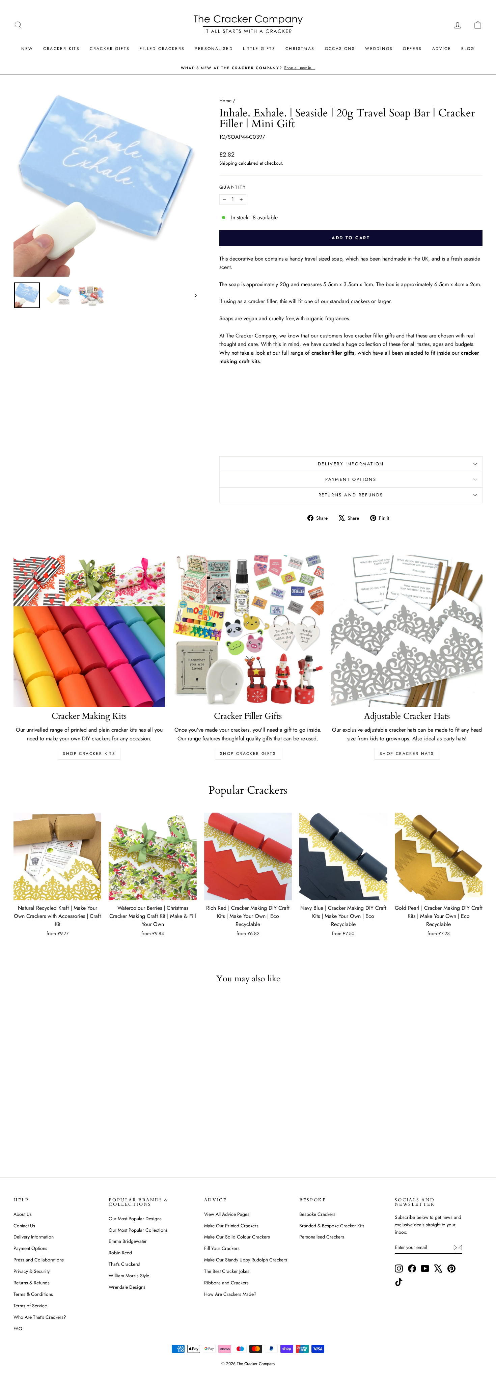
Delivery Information (351, 464)
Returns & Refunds (31, 1282)
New (27, 49)
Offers (412, 49)
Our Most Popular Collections (138, 1230)
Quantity (232, 187)
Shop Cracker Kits (89, 754)
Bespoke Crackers (317, 1214)
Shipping (228, 163)
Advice (441, 49)
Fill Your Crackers (222, 1248)
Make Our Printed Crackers (231, 1225)
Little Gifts (259, 49)
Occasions (340, 49)
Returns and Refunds (351, 495)
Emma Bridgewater (128, 1241)
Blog (468, 49)
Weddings (379, 49)
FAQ (17, 1328)
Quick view (57, 893)
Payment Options (350, 479)
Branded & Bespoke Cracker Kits (331, 1225)
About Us (22, 1214)
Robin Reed (120, 1252)
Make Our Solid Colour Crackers (237, 1236)
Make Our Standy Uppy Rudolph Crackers (245, 1259)
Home (225, 100)
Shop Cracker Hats (407, 754)
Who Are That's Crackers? (39, 1317)
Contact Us (24, 1225)
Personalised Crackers (321, 1236)
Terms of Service (30, 1305)
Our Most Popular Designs (135, 1218)
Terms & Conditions (33, 1294)
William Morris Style (129, 1275)
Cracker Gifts (110, 49)
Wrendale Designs (127, 1287)
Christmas (300, 49)
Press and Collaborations (38, 1259)
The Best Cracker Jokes (226, 1271)
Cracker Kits (61, 49)
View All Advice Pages (226, 1214)
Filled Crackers (162, 49)
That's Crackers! (124, 1264)
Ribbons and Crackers (226, 1282)
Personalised (214, 49)
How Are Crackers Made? (230, 1294)
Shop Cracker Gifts (248, 754)
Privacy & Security (31, 1271)
